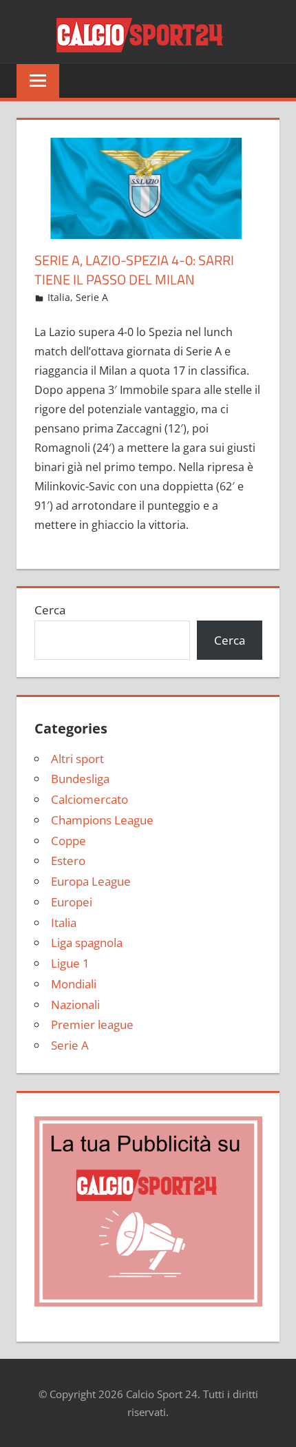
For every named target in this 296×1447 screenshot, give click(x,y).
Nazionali (75, 1004)
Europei (71, 902)
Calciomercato (89, 799)
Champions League (102, 820)
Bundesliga (80, 779)
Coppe (68, 841)
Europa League (91, 881)
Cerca (49, 610)
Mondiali (73, 984)
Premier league (92, 1024)
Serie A (92, 297)
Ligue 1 (70, 963)
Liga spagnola (87, 942)
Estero (68, 860)
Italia (58, 297)
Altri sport (77, 759)
